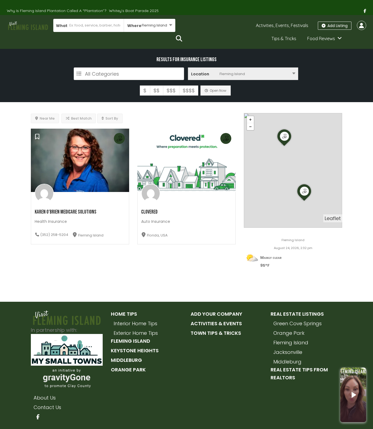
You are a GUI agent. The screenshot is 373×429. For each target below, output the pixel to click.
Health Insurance (51, 221)
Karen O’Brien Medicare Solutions (65, 212)
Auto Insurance (155, 221)
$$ (156, 90)
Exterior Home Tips (136, 333)
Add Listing (337, 25)
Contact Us (47, 407)
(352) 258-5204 (54, 234)
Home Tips (124, 313)
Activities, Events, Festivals (282, 25)
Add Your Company (216, 313)
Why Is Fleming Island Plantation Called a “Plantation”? (56, 10)
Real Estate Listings (297, 313)
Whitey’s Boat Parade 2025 (134, 10)
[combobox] (149, 25)
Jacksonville (287, 352)
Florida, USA (157, 235)
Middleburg (126, 360)
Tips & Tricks (283, 38)
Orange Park (128, 369)
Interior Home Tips (135, 323)
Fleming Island (90, 235)
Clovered (149, 212)
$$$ (171, 90)
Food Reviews (321, 38)
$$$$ (189, 90)
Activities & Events (216, 323)
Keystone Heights (135, 350)
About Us (45, 397)
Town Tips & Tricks (216, 333)
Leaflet (333, 218)
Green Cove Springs (297, 323)
